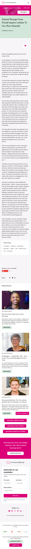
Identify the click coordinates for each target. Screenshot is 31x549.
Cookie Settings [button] (15, 541)
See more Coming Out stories (15, 431)
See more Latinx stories (15, 426)
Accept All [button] (15, 545)
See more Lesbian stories (15, 420)
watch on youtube (21, 413)
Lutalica (22, 515)
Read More (6, 327)
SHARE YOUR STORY (15, 453)
